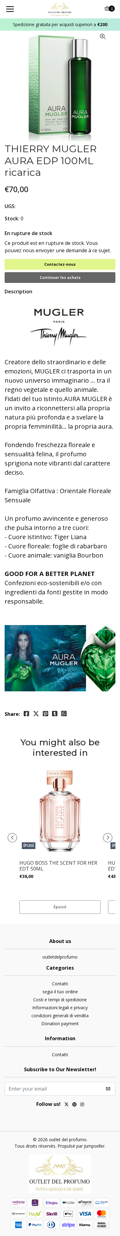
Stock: (12, 218)
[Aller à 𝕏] (66, 1105)
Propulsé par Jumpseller (81, 1146)
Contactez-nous (60, 264)
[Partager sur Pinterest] (45, 714)
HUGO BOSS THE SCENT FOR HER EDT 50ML (58, 866)
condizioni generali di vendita (60, 1015)
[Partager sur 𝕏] (36, 714)
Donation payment (60, 1023)
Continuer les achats (60, 277)
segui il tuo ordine (60, 992)
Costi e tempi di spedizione (60, 999)
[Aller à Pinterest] (74, 1105)
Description (18, 291)
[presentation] (12, 837)
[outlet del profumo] (60, 9)
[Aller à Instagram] (82, 1105)
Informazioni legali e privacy (60, 1007)
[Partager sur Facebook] (26, 714)
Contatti (60, 984)
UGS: (10, 206)
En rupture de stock (28, 233)
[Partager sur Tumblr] (55, 714)
